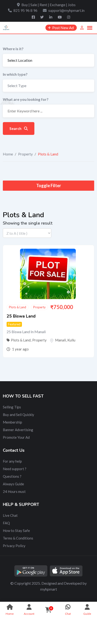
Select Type (17, 85)
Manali (60, 340)
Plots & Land (17, 307)
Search (15, 128)
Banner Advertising (18, 430)
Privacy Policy (14, 546)
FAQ (6, 523)
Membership (12, 422)
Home (8, 154)
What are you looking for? (25, 99)
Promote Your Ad (16, 437)
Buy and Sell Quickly (18, 414)
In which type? (15, 74)
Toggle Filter (48, 185)
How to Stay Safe (16, 530)
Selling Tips (12, 407)
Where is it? (13, 48)
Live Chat (10, 515)
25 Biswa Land (21, 316)
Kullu (71, 340)
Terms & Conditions (18, 538)
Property (25, 154)
